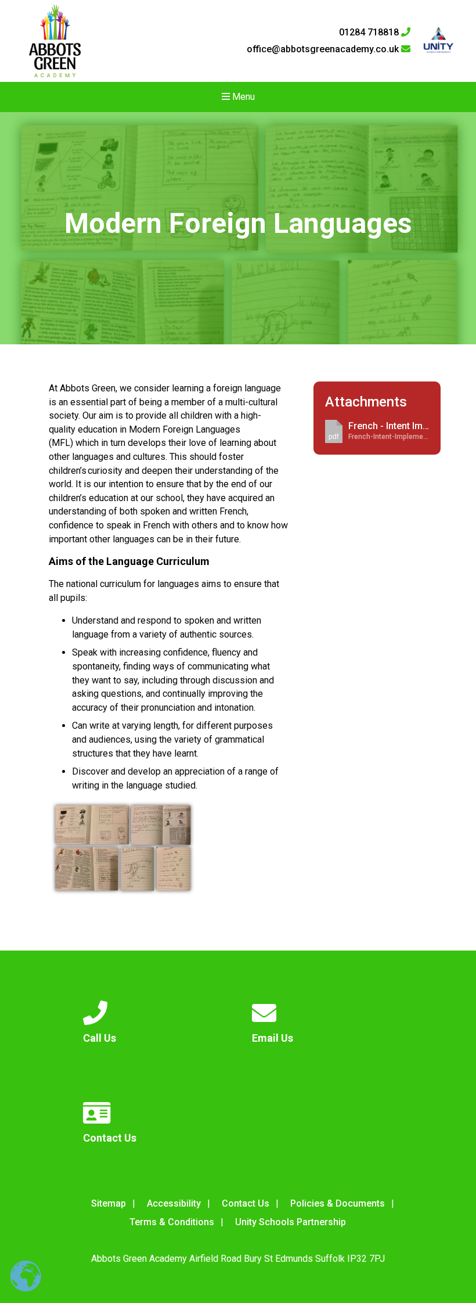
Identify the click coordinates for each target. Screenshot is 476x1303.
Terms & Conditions (171, 1222)
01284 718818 (370, 32)
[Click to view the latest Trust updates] (438, 41)
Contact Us (245, 1203)
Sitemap (108, 1203)
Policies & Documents (337, 1203)
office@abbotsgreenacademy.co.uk (324, 49)
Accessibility (174, 1203)
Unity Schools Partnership (290, 1222)
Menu (242, 96)
